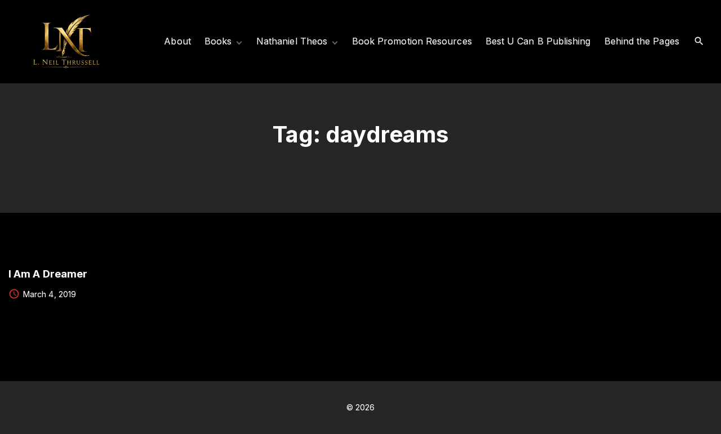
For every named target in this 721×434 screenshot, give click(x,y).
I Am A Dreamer (47, 273)
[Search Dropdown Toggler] (699, 41)
